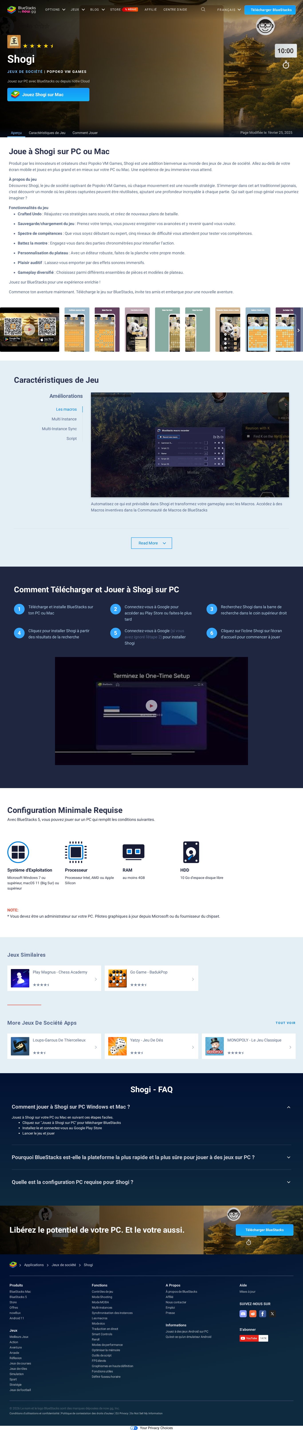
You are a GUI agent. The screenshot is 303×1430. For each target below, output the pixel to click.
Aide (243, 1285)
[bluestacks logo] (21, 10)
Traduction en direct (105, 1329)
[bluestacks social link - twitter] (272, 1313)
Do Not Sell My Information (146, 1413)
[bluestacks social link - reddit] (252, 1313)
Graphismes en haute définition (112, 1366)
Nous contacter (176, 1302)
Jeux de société (25, 72)
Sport (13, 1379)
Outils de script (102, 1355)
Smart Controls (102, 1334)
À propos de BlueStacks (181, 1291)
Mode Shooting (102, 1297)
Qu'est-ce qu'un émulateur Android (188, 1337)
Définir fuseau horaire (106, 1376)
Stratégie (16, 1384)
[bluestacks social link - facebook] (262, 1313)
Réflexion (16, 1358)
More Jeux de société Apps (42, 1023)
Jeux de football (20, 1390)
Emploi (170, 1307)
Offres (14, 1307)
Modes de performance (107, 1344)
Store (123, 9)
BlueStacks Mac (20, 1291)
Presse (170, 1313)
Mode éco (98, 1323)
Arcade (14, 1352)
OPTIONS (52, 9)
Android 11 (17, 1318)
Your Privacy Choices (156, 1428)
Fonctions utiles (102, 1371)
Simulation (17, 1374)
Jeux (13, 1330)
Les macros (99, 1318)
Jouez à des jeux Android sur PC (187, 1331)
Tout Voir (286, 1023)
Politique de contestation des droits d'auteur (87, 1413)
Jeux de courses (20, 1363)
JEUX (75, 9)
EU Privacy (122, 1413)
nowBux (15, 1313)
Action (14, 1342)
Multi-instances (102, 1307)
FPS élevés (99, 1360)
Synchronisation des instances (112, 1313)
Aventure (16, 1347)
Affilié (151, 9)
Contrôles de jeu (102, 1291)
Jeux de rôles (18, 1368)
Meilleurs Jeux (19, 1337)
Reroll (95, 1339)
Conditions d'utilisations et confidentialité (34, 1413)
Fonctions (99, 1285)
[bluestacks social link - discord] (243, 1313)
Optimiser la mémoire (106, 1350)
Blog (94, 9)
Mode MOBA (100, 1302)
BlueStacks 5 (18, 1297)
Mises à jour (248, 1291)
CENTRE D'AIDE (175, 9)
